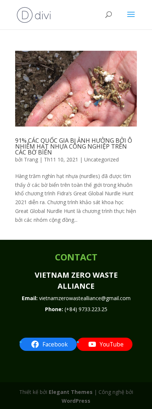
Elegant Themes (71, 391)
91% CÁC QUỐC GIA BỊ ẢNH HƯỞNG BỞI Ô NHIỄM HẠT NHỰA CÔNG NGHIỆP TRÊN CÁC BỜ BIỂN (73, 146)
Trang (31, 159)
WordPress (76, 400)
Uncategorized (101, 159)
